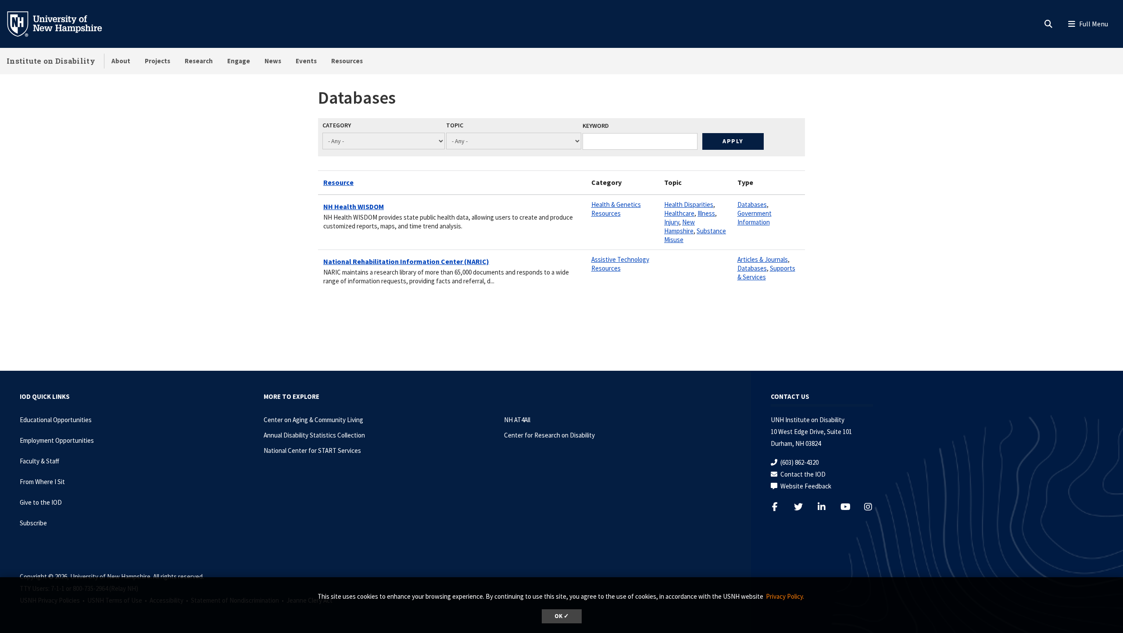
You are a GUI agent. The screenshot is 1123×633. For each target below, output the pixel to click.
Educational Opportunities (56, 420)
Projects (157, 61)
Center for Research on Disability (549, 435)
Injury (671, 222)
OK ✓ (561, 616)
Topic (454, 125)
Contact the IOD (803, 474)
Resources (347, 61)
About (120, 61)
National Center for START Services (312, 450)
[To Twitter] (804, 506)
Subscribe (33, 523)
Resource (338, 182)
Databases (752, 204)
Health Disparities (688, 204)
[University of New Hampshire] (61, 23)
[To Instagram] (873, 506)
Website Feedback (805, 486)
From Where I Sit (42, 481)
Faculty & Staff (39, 461)
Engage (238, 61)
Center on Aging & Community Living (313, 420)
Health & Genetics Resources (616, 208)
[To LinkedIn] (827, 506)
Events (306, 61)
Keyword (596, 126)
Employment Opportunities (57, 440)
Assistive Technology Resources (620, 263)
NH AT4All (517, 420)
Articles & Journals (762, 259)
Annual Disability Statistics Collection (314, 435)
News (273, 61)
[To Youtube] (850, 506)
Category (336, 125)
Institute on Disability (51, 61)
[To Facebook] (780, 506)
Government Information (754, 217)
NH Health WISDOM (353, 206)
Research (199, 61)
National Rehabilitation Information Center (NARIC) (406, 261)
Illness (706, 213)
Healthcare (679, 213)
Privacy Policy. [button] (785, 596)
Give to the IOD (41, 502)
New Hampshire (679, 226)
